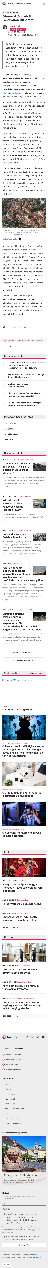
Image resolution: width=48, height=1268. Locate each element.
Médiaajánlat (9, 1099)
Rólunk (7, 1084)
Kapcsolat (8, 1089)
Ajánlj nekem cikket (21, 661)
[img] (8, 3)
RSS (6, 1114)
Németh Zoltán (15, 26)
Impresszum (9, 1094)
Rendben (6, 1264)
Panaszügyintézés (11, 1118)
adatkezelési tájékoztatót (14, 1239)
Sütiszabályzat (39, 1257)
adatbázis (17, 93)
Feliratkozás (24, 1245)
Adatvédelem (9, 1104)
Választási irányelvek (13, 1123)
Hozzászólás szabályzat (14, 1109)
